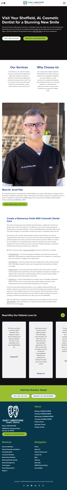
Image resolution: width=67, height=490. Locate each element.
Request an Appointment (35, 38)
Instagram (39, 485)
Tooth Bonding (13, 262)
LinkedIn (35, 485)
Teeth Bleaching (13, 254)
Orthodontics (12, 279)
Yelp (43, 485)
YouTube (31, 485)
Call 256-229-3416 (11, 38)
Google (27, 485)
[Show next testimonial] (63, 315)
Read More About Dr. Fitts (15, 204)
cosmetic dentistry (29, 250)
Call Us (2, 3)
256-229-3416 (37, 31)
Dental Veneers (13, 270)
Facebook (24, 485)
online (21, 304)
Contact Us (4, 3)
